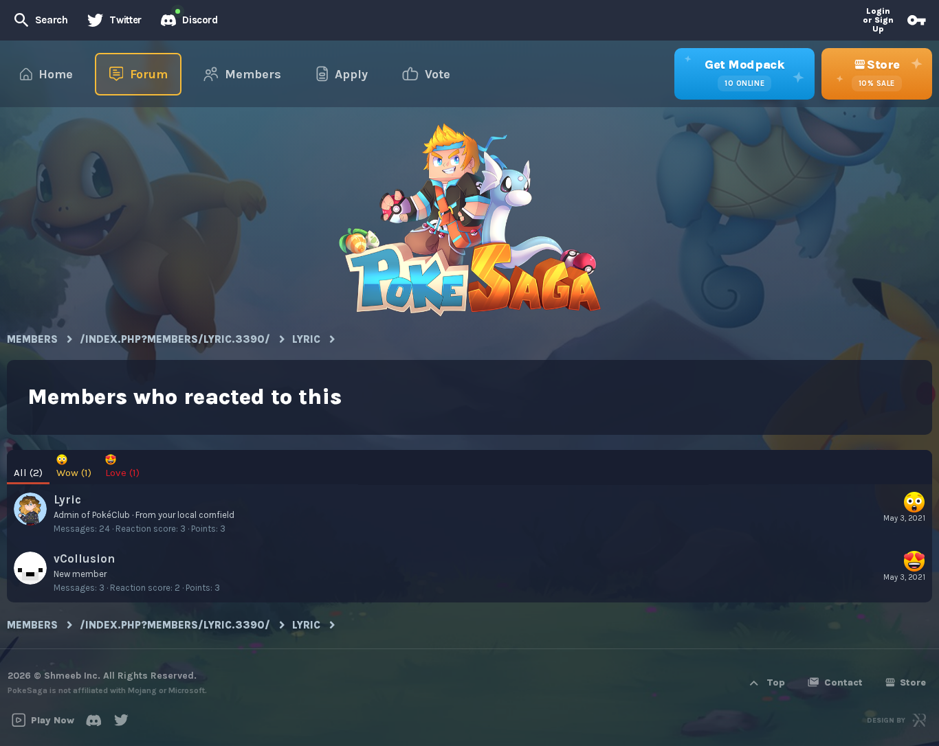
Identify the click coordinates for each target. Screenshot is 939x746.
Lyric (67, 499)
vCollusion (84, 558)
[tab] (73, 467)
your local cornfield (196, 515)
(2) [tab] (28, 472)
